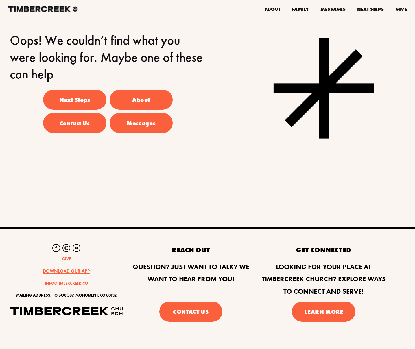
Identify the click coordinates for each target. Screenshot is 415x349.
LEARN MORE (323, 311)
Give (401, 9)
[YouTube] (76, 248)
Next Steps (370, 9)
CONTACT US (191, 311)
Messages (333, 9)
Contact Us (75, 123)
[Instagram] (66, 248)
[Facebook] (56, 248)
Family (300, 9)
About (141, 99)
